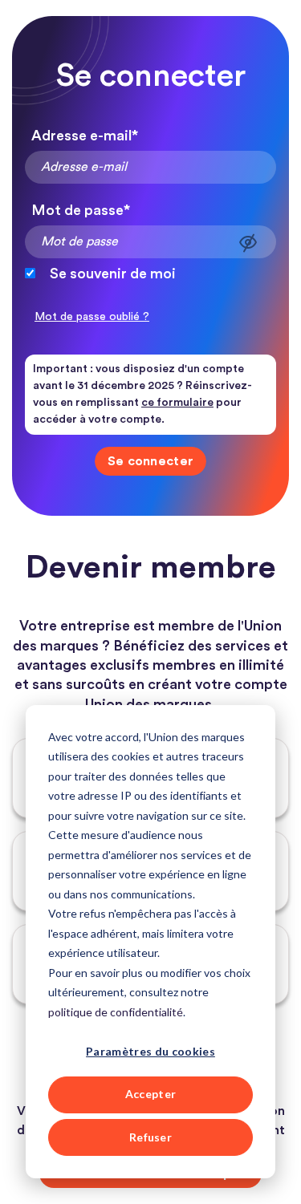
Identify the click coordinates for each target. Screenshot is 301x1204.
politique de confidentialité (115, 1012)
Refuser (150, 1137)
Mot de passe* (80, 210)
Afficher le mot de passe (248, 242)
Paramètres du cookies (150, 1051)
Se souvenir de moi (113, 273)
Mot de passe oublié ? (92, 316)
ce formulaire (177, 402)
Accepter (151, 1094)
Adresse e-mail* (84, 135)
